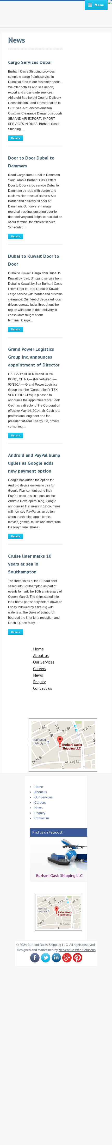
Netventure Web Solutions (77, 950)
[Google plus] (67, 958)
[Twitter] (46, 958)
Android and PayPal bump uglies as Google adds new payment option (34, 463)
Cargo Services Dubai (30, 62)
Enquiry (39, 681)
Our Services (43, 662)
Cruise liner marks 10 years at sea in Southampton (29, 564)
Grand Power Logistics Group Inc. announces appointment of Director (33, 357)
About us (41, 655)
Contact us (42, 688)
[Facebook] (35, 958)
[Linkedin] (56, 958)
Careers (39, 668)
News (38, 675)
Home (38, 648)
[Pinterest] (78, 958)
